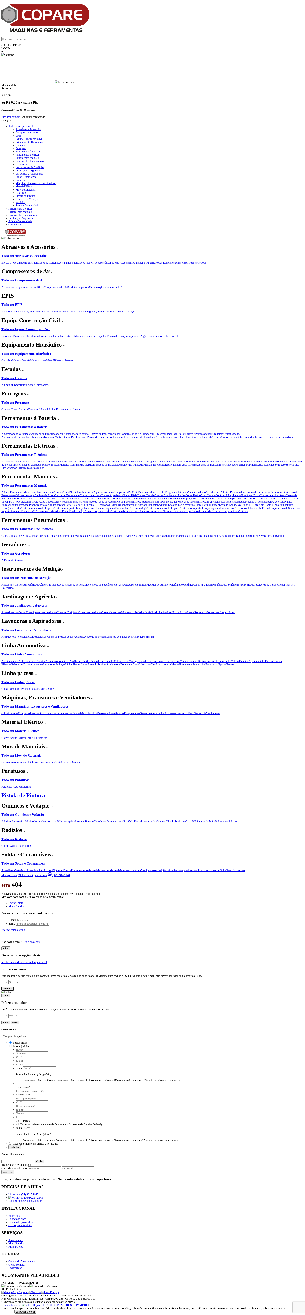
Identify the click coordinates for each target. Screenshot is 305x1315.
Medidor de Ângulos (158, 584)
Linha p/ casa (23, 180)
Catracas (6, 409)
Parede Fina (239, 495)
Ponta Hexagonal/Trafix (97, 511)
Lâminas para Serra (144, 262)
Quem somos (39, 875)
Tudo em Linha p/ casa (18, 682)
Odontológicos (97, 287)
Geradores (21, 164)
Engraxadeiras (86, 535)
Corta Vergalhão (62, 501)
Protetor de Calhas (31, 688)
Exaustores (50, 713)
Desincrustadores (68, 535)
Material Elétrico (25, 186)
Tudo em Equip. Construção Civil (25, 329)
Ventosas (243, 511)
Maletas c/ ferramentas (190, 501)
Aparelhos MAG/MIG (13, 870)
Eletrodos (76, 870)
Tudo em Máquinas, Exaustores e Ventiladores (34, 706)
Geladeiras (17, 664)
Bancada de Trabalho (102, 661)
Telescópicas (42, 384)
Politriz (124, 436)
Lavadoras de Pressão (94, 636)
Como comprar (16, 1264)
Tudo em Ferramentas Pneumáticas (27, 529)
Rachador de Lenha (183, 612)
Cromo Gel (7, 845)
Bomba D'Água (91, 492)
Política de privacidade (21, 1222)
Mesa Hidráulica (55, 360)
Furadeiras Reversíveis (124, 535)
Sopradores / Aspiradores (221, 612)
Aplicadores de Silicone (80, 821)
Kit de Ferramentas (127, 501)
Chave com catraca (90, 495)
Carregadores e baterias (61, 433)
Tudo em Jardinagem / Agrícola (24, 605)
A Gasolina (17, 560)
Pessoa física (20, 1042)
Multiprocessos (149, 870)
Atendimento (15, 1240)
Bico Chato (75, 492)
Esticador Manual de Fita (42, 409)
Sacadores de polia (44, 504)
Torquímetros (230, 511)
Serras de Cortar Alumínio (154, 713)
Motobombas (89, 713)
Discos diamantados (66, 262)
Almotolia (114, 664)
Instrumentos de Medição (30, 167)
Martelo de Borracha (239, 461)
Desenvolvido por (11, 1305)
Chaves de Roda (17, 498)
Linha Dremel (166, 461)
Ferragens (21, 148)
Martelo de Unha (260, 461)
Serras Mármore (221, 436)
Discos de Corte (46, 262)
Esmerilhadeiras (104, 461)
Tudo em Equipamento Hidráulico (26, 354)
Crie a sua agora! (32, 941)
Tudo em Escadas (14, 378)
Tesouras (32, 467)
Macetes (142, 501)
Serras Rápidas (264, 464)
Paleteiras (60, 762)
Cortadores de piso (42, 336)
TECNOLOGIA (65, 1305)
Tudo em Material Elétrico (20, 731)
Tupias (291, 436)
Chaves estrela (35, 498)
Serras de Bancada (201, 436)
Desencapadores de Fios (151, 492)
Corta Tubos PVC (261, 498)
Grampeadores (89, 501)
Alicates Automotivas (57, 661)
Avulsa (181, 495)
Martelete (37, 436)
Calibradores (121, 661)
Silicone (233, 821)
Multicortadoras (122, 464)
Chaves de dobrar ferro (272, 495)
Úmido (280, 535)
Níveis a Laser (204, 584)
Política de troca (17, 1218)
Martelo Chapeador (217, 461)
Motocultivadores (111, 612)
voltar (5, 995)
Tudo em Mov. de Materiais (21, 755)
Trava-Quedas (132, 311)
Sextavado (130, 504)
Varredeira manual (143, 636)
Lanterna (15, 436)
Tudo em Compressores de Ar (22, 280)
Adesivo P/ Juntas (57, 821)
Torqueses (216, 511)
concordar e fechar (25, 1311)
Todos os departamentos (21, 126)
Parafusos (21, 192)
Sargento (60, 504)
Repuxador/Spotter (215, 664)
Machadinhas (154, 501)
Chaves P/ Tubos (107, 498)
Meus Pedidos (16, 906)
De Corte (133, 492)
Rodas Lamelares (165, 262)
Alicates (58, 492)
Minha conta (25, 875)
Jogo (230, 495)
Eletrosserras (88, 461)
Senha (11, 923)
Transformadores (235, 870)
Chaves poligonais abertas (191, 498)
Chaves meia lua (89, 498)
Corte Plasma (63, 870)
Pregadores (230, 535)
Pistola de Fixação (117, 336)
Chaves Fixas (50, 498)
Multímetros (189, 584)
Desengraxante (115, 821)
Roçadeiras (200, 612)
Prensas (69, 360)
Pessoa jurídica (21, 1046)
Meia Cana (194, 492)
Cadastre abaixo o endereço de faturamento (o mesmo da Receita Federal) (61, 1124)
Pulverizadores (164, 612)
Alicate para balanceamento (38, 492)
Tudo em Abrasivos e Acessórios (24, 256)
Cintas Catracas (19, 409)
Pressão (204, 492)
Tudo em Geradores (15, 553)
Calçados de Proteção (36, 311)
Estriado (114, 504)
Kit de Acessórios (100, 262)
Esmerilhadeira (173, 433)
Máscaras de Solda (130, 870)
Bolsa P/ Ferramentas (275, 492)
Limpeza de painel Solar (119, 636)
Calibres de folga (25, 495)
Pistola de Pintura (25, 195)
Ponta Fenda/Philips (276, 504)
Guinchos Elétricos (63, 336)
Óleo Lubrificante (176, 821)
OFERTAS (14, 224)
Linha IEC (247, 504)
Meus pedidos (9, 875)
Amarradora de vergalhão (15, 433)
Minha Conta (15, 1246)
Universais (214, 492)
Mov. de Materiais (26, 189)
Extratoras (37, 636)
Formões (76, 501)
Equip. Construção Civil (29, 138)
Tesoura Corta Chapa (276, 436)
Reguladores (186, 870)
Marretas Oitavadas (213, 501)
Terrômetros (247, 584)
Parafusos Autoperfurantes (16, 786)
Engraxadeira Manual (168, 664)
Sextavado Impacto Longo (68, 508)
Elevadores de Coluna (226, 661)
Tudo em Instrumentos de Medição (26, 578)
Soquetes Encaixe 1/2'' (169, 504)
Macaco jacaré (38, 360)
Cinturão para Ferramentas (236, 498)
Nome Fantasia (23, 1094)
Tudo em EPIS (12, 304)
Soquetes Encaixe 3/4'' (222, 508)
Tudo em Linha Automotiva (21, 654)
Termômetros (233, 584)
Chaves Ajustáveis (111, 495)
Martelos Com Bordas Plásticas (76, 464)
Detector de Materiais (74, 584)
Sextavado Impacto (146, 504)
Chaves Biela (129, 495)
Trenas (281, 584)
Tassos (230, 664)
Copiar (39, 1161)
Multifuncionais (26, 384)
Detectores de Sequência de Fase (104, 584)
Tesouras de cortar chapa (177, 511)
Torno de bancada (201, 511)
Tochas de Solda (217, 870)
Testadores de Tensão (266, 584)
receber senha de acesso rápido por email (24, 962)
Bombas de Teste (22, 336)
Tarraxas (127, 511)
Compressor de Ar (130, 433)
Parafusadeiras (79, 436)
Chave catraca (82, 433)
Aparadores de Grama (44, 612)
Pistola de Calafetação (99, 436)
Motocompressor (79, 287)
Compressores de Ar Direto (29, 287)
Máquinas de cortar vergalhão (90, 336)
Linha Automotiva (26, 176)
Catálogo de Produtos (20, 1225)
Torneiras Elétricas (36, 737)
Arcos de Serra (255, 492)
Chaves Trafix (214, 498)
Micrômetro (176, 584)
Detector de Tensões (70, 461)
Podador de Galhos (145, 612)
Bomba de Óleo (129, 664)
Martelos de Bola (103, 464)
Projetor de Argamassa (140, 336)
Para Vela (259, 504)
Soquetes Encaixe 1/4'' (117, 508)
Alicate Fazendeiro (12, 492)
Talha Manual (72, 762)
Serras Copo (200, 262)
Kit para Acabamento (122, 262)
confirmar (7, 988)
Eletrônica (182, 492)
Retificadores (200, 870)
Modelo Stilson (168, 498)
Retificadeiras (148, 436)
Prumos (5, 504)
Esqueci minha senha (13, 929)
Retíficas (254, 535)
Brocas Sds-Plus (28, 262)
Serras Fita (200, 713)
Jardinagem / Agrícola (28, 170)
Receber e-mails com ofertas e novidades (35, 1143)
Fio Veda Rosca (132, 821)
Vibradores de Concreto (166, 336)
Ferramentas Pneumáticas (30, 161)
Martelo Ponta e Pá (21, 464)
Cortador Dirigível (67, 612)
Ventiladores (213, 713)
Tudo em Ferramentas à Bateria (24, 427)
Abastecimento (10, 661)
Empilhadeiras (47, 762)
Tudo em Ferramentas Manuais (24, 485)
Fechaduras (14, 688)
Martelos (202, 461)
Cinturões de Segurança (61, 311)
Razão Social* (23, 1087)
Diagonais (171, 492)
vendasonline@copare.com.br (25, 1200)
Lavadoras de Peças (54, 664)
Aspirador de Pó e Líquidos (16, 636)
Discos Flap (84, 262)
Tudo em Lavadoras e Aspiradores (26, 630)
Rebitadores (134, 436)
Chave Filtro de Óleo (168, 661)
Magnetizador (170, 501)
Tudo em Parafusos (15, 780)
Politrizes (160, 464)
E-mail (12, 919)
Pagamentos (15, 1267)
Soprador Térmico (254, 436)
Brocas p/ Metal (10, 262)
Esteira (269, 661)
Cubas (4, 688)
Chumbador (100, 821)
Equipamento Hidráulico (29, 141)
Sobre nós (14, 1215)
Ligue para (23, 1194)
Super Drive (253, 495)
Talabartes (118, 311)
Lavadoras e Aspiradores (29, 173)
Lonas (76, 409)
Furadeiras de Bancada (69, 713)
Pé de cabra (277, 501)
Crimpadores (121, 492)
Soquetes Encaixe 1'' (86, 504)
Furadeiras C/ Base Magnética (141, 461)
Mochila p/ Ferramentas (258, 501)
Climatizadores (9, 713)
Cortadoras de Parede (47, 461)
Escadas (20, 145)
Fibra (15, 384)
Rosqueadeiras (132, 713)
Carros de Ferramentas (67, 495)
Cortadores (147, 433)
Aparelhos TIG (34, 870)
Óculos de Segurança (86, 311)
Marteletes (191, 461)
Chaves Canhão (146, 495)
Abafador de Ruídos (12, 311)
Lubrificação (102, 664)
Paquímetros (219, 584)
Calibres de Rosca (45, 495)
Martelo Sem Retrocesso (45, 464)
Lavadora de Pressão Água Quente (62, 636)
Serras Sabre (237, 436)
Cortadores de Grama (90, 612)
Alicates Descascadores (233, 492)
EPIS (18, 135)
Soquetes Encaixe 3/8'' (22, 511)
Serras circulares (184, 262)
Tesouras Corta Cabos (151, 511)
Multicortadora (63, 436)
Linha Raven (88, 664)
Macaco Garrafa (21, 360)
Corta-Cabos (107, 492)
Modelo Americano (149, 498)
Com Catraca (208, 495)
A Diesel (6, 560)
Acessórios (7, 287)
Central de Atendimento (21, 1261)
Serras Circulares (181, 436)
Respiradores (105, 311)
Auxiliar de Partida (79, 661)
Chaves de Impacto (100, 433)
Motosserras (128, 612)
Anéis (66, 492)
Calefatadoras (9, 535)
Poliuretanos (222, 821)
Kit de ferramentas (33, 664)
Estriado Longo (227, 504)
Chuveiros (7, 737)
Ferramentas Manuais (27, 157)
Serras (262, 535)
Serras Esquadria (229, 464)
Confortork (221, 495)
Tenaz (135, 511)
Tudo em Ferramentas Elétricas (24, 454)
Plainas (116, 436)
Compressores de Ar (27, 132)
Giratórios (25, 845)
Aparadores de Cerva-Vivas (16, 612)
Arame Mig (49, 870)
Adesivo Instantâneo (35, 821)
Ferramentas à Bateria (28, 151)
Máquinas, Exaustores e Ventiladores (36, 183)
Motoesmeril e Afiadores (110, 713)
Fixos (17, 845)
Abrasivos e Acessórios (28, 129)
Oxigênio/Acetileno (169, 870)
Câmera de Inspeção (50, 584)
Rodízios (20, 202)
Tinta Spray (48, 688)
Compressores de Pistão (57, 287)
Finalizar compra (10, 116)
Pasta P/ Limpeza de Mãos (200, 821)
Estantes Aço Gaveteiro (252, 661)
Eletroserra (159, 433)
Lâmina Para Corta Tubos (38, 501)
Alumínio (6, 384)
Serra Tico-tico (164, 436)
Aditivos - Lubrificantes (32, 661)
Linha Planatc (73, 664)
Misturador (49, 436)
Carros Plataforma (29, 762)
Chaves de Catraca (27, 535)
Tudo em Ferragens (15, 402)
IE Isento (25, 1120)
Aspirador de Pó (39, 433)
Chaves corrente (189, 661)
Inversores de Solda (109, 870)
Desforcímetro (206, 661)
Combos (115, 433)
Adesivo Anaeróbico (12, 821)
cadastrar (14, 1147)
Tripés (11, 587)
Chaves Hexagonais (69, 498)
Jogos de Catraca (107, 501)
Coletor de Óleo (147, 664)
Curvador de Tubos (128, 498)
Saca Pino (28, 504)
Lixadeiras (26, 436)
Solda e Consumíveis (27, 205)
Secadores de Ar (115, 287)
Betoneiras (7, 336)
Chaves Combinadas (166, 495)
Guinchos (6, 360)
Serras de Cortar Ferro (181, 713)
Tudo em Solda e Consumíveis (23, 863)
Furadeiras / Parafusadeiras (196, 433)
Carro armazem (10, 762)
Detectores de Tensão (134, 584)
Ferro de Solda (90, 870)
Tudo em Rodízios (14, 839)
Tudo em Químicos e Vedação (22, 814)
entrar (6, 948)
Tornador (271, 535)
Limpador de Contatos (153, 821)
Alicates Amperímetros (26, 584)
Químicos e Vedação (27, 199)
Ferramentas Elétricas (27, 154)
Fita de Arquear (64, 409)
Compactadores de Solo (31, 713)
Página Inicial (16, 902)
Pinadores (207, 535)
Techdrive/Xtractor (93, 508)
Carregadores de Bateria (142, 661)
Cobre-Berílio (193, 495)
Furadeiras (119, 461)
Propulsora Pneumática (192, 664)
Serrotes (70, 504)
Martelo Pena (277, 461)
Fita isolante (19, 737)
